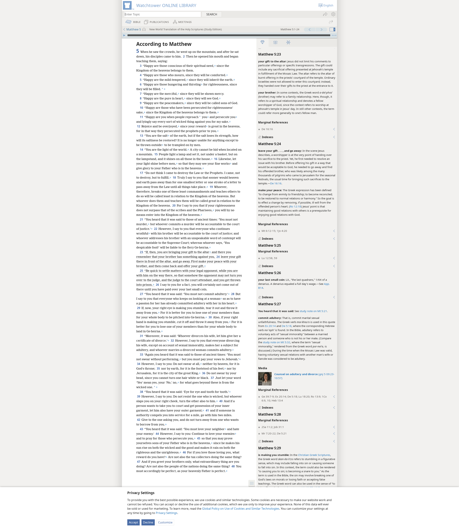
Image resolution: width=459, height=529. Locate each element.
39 (139, 396)
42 (139, 420)
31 (142, 336)
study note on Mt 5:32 (276, 342)
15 (156, 154)
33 (142, 354)
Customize (165, 522)
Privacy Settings (166, 513)
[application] (229, 35)
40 (221, 401)
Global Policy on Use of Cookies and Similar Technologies (240, 509)
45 (199, 438)
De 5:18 (287, 326)
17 (142, 173)
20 (174, 205)
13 (142, 136)
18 (174, 177)
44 (157, 434)
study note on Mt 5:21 (313, 311)
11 (142, 117)
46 (184, 452)
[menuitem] (333, 14)
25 (142, 271)
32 (172, 341)
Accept (133, 522)
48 (233, 466)
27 (142, 294)
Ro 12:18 (295, 206)
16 (216, 159)
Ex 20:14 (270, 326)
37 (212, 378)
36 (204, 373)
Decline (148, 522)
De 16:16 (275, 183)
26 (158, 285)
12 (139, 126)
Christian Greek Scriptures (314, 455)
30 (210, 317)
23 (142, 252)
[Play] (124, 35)
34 (139, 364)
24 (218, 257)
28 (233, 294)
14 (142, 150)
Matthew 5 (133, 29)
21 (142, 219)
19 (211, 187)
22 (156, 229)
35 (158, 368)
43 (142, 429)
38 (142, 392)
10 (142, 108)
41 (207, 410)
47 (139, 462)
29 (139, 308)
